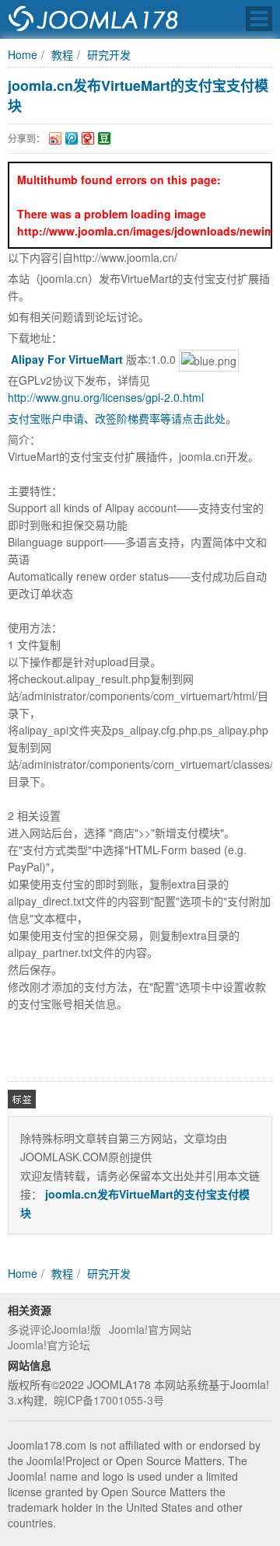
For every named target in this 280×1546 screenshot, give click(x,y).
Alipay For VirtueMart (67, 359)
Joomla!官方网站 (150, 1329)
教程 (62, 54)
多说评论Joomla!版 (54, 1329)
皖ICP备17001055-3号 (109, 1400)
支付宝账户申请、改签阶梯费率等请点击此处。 (122, 418)
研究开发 (109, 54)
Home (22, 54)
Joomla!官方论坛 (49, 1344)
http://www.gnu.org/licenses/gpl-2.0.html (106, 397)
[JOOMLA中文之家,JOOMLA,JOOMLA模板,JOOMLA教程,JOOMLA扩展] (93, 19)
